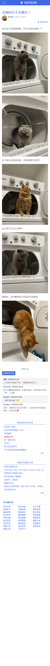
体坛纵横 (22, 518)
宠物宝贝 (22, 512)
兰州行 (7, 443)
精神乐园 (36, 509)
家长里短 (36, 512)
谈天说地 (22, 506)
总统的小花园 (9, 427)
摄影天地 (36, 520)
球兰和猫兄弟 (9, 489)
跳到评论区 (43, 22)
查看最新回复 (8, 373)
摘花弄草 (7, 512)
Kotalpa (6, 397)
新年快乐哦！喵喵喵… (13, 476)
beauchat (7, 387)
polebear (6, 405)
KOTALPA (30, 2)
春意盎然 (8, 433)
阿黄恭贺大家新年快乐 (13, 473)
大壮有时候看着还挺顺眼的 (15, 450)
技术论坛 (7, 523)
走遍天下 (7, 509)
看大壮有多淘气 (10, 446)
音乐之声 (7, 506)
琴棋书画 (7, 518)
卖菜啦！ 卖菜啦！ (12, 480)
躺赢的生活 (8, 483)
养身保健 (36, 515)
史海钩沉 (36, 523)
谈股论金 (36, 526)
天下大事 (36, 506)
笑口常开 (7, 515)
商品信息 (22, 523)
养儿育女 (7, 520)
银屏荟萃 (36, 518)
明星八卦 (7, 526)
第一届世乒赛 (9, 440)
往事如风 (22, 509)
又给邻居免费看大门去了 (14, 430)
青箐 (5, 379)
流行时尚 (22, 526)
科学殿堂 (22, 520)
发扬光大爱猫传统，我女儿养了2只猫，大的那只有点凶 (27, 486)
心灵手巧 (22, 529)
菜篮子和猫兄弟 (10, 467)
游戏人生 (7, 529)
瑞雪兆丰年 (8, 437)
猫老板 (11, 17)
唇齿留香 (22, 515)
